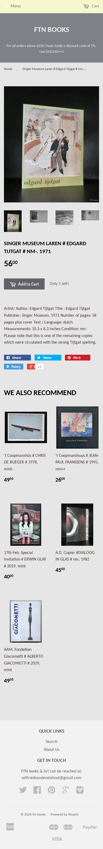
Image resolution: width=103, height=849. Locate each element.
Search (51, 742)
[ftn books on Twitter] (23, 792)
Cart (95, 6)
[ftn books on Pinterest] (51, 792)
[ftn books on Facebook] (37, 792)
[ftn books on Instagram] (80, 792)
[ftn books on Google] (66, 792)
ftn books (51, 30)
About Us (51, 750)
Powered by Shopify (65, 814)
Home (8, 69)
